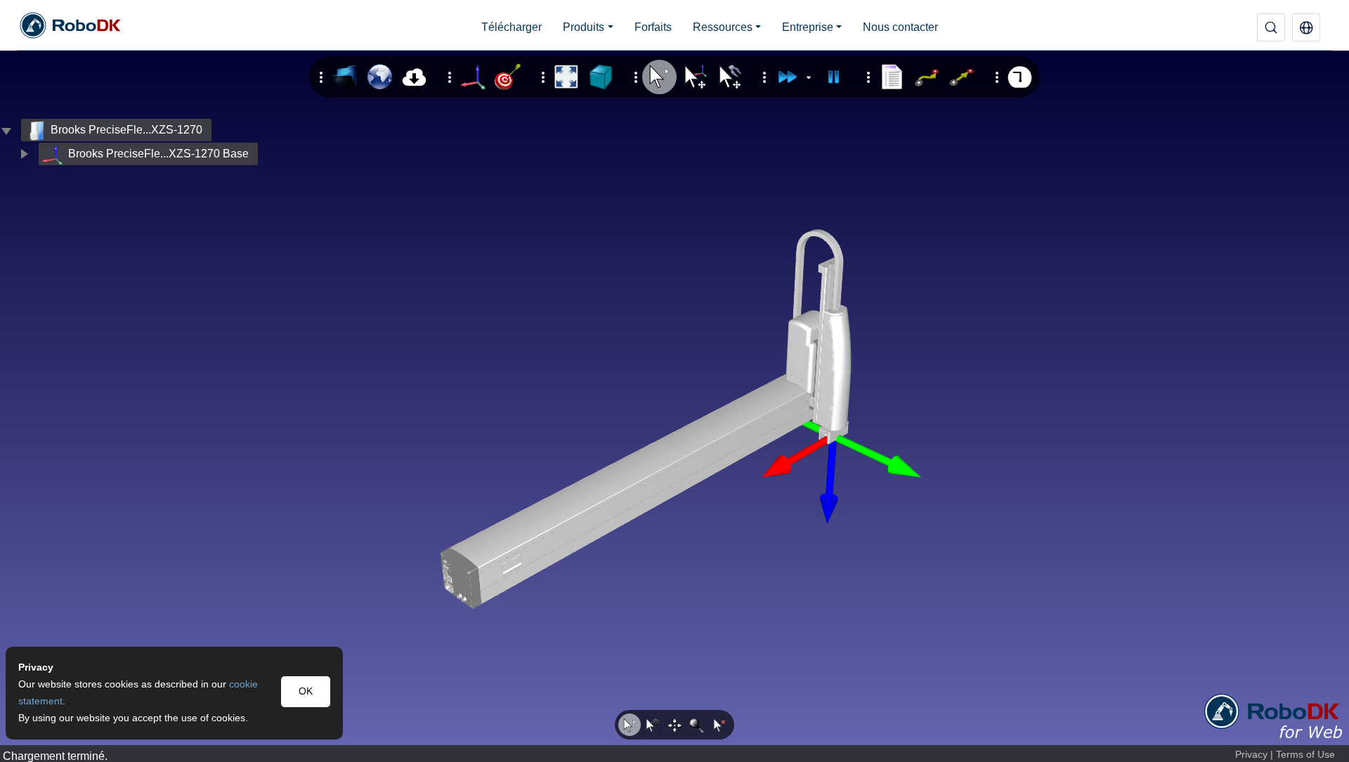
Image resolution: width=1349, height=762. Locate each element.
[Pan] (674, 724)
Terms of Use (1305, 754)
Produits (583, 27)
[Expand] (23, 153)
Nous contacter (900, 27)
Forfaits (653, 27)
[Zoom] (697, 724)
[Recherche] (1271, 27)
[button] (1306, 27)
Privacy (1251, 754)
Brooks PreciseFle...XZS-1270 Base (158, 154)
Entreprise (807, 27)
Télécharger (511, 27)
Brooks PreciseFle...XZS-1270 (126, 130)
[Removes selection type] (719, 724)
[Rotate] (652, 724)
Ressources (722, 27)
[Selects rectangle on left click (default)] (629, 724)
